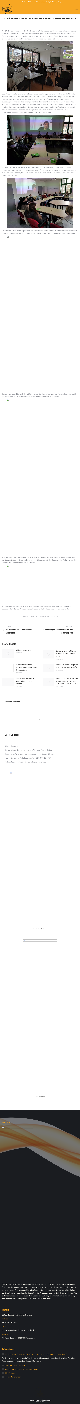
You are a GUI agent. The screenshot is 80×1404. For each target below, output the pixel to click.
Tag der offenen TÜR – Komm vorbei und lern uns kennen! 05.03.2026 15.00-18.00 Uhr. (67, 681)
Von (44, 616)
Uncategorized (32, 616)
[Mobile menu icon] (76, 9)
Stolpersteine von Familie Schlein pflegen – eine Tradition (25, 681)
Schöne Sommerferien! (24, 650)
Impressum (33, 1400)
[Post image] (8, 653)
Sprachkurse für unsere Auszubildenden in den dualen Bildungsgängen (26, 667)
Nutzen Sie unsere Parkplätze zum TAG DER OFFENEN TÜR (67, 666)
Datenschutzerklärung (44, 1400)
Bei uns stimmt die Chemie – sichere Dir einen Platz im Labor (66, 653)
